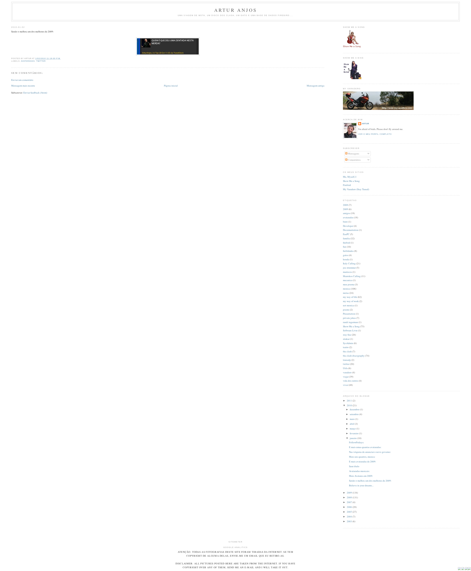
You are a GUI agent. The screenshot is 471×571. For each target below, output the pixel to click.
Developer (348, 226)
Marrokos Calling (352, 276)
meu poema (348, 284)
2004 (350, 516)
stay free (347, 334)
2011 (350, 400)
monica (346, 288)
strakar (346, 339)
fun (344, 246)
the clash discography (354, 355)
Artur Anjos (235, 10)
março (353, 428)
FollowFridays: (356, 442)
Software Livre (350, 330)
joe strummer (349, 267)
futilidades (348, 251)
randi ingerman (350, 322)
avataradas (28, 61)
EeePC (346, 234)
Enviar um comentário (22, 80)
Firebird (347, 185)
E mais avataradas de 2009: (362, 461)
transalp (347, 360)
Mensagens (353, 153)
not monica (348, 305)
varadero (347, 372)
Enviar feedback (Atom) (35, 92)
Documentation (350, 230)
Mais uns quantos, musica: (362, 456)
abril (352, 423)
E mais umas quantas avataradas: (365, 447)
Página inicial (171, 85)
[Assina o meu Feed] (459, 569)
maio (352, 419)
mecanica (347, 280)
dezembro (355, 409)
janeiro (353, 438)
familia (346, 238)
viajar (346, 376)
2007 (350, 502)
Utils (345, 368)
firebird (346, 242)
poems (346, 309)
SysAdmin (348, 343)
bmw (345, 221)
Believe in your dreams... (361, 485)
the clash (347, 351)
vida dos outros (350, 380)
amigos (346, 213)
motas (346, 293)
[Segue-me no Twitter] (462, 569)
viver (345, 385)
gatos (345, 255)
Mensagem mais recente (23, 85)
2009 (345, 209)
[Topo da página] (469, 569)
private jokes (349, 318)
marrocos (347, 272)
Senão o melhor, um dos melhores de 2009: (370, 480)
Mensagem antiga (315, 85)
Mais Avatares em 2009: (361, 475)
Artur (365, 124)
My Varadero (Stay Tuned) (356, 189)
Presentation (349, 313)
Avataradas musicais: (359, 471)
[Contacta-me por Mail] (466, 569)
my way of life (350, 297)
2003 (350, 521)
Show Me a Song (351, 181)
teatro (346, 347)
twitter (41, 61)
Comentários (354, 159)
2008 (345, 205)
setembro (354, 414)
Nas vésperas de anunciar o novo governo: (370, 452)
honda (346, 259)
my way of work (351, 301)
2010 (350, 405)
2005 (350, 511)
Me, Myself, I (349, 176)
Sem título (354, 466)
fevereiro (354, 433)
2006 (350, 507)
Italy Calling (349, 263)
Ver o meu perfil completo (375, 134)
